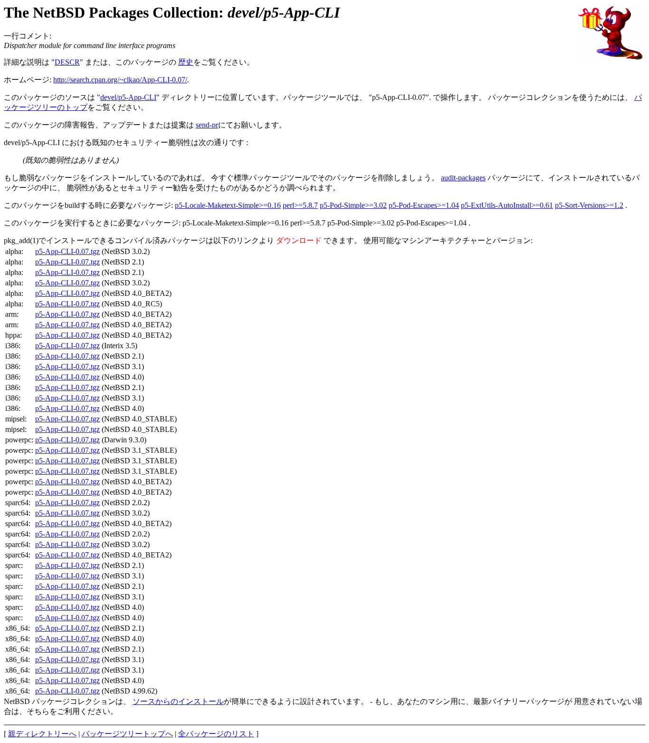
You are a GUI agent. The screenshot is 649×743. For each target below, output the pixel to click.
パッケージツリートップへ (127, 734)
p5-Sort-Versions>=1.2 (589, 205)
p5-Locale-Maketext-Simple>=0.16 (228, 205)
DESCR (67, 62)
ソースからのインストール (178, 701)
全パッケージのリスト (216, 734)
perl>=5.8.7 (300, 205)
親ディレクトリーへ (42, 734)
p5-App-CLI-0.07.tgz (67, 251)
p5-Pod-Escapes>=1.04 (424, 205)
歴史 (185, 62)
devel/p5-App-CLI (128, 97)
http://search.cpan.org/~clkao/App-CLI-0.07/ (120, 80)
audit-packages (463, 178)
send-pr (207, 125)
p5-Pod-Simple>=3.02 (353, 205)
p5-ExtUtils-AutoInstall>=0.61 (507, 205)
